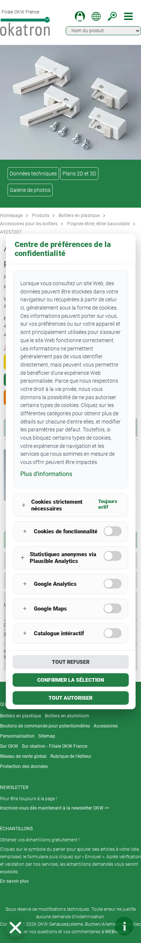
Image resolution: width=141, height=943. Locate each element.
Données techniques (33, 174)
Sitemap (46, 736)
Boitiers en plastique (79, 215)
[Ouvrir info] (124, 926)
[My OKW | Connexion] (80, 16)
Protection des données (24, 766)
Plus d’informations (46, 473)
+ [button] (24, 505)
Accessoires (106, 726)
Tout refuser (70, 662)
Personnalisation (17, 736)
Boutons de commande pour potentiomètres (45, 726)
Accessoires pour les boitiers (29, 223)
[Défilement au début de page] (101, 926)
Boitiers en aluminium (67, 715)
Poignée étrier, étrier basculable (98, 223)
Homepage (11, 215)
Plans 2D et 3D (79, 174)
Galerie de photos (30, 190)
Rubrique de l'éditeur (70, 756)
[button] (15, 927)
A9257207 (10, 232)
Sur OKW (9, 746)
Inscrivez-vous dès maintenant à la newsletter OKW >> (54, 808)
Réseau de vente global (23, 756)
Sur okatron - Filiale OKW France (54, 746)
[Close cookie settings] (15, 927)
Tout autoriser (70, 698)
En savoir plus (14, 881)
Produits (40, 215)
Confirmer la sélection (70, 680)
